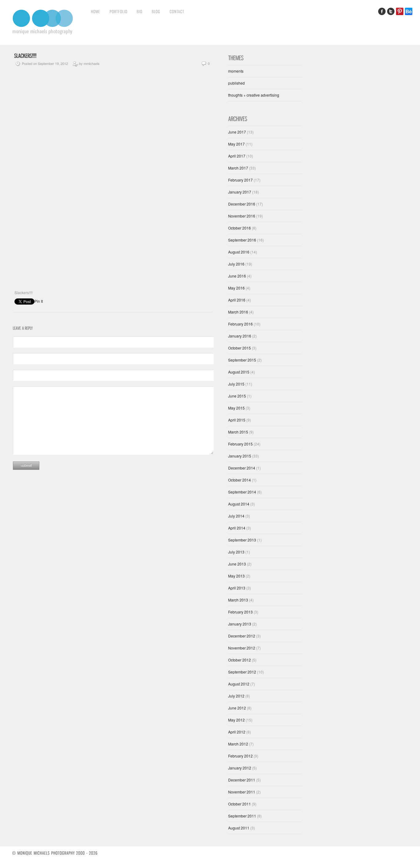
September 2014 (242, 491)
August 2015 (238, 371)
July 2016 (236, 263)
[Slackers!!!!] (25, 55)
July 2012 (236, 695)
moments (236, 71)
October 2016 (239, 227)
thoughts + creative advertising (253, 95)
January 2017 (239, 191)
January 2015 (239, 455)
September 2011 (242, 815)
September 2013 (242, 539)
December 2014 (241, 467)
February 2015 (240, 443)
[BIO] (140, 11)
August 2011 (238, 827)
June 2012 (237, 707)
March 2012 (238, 743)
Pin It (38, 301)
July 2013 (236, 551)
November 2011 (241, 791)
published (236, 83)
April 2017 (236, 155)
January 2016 (239, 335)
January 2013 (239, 623)
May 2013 (236, 575)
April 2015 (236, 419)
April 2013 (236, 587)
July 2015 (236, 383)
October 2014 (239, 479)
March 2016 (238, 311)
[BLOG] (156, 11)
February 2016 (240, 323)
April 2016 (236, 299)
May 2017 (236, 143)
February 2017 (240, 179)
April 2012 (236, 731)
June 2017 (237, 131)
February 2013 (240, 611)
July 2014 (236, 515)
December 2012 (241, 635)
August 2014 (238, 503)
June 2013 (237, 563)
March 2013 (238, 599)
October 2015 (239, 347)
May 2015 (236, 407)
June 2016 (237, 275)
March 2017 (238, 167)
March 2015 (238, 431)
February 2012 (240, 755)
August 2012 (238, 683)
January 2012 (239, 767)
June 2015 (237, 395)
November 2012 (241, 647)
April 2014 (236, 527)
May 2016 (236, 287)
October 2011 (239, 803)
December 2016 (241, 203)
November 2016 (241, 215)
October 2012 (239, 659)
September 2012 (242, 671)
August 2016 (238, 251)
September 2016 (242, 239)
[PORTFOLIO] (119, 11)
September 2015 (242, 359)
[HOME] (96, 11)
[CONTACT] (177, 11)
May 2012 (236, 719)
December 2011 (241, 779)
